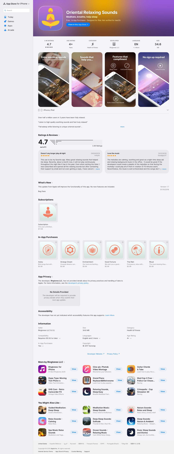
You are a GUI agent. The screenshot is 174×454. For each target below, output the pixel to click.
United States (42, 443)
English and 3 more (90, 338)
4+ (128, 338)
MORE (98, 169)
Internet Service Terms (45, 451)
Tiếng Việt (124, 443)
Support (87, 451)
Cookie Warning (76, 451)
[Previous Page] (35, 161)
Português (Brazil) (113, 443)
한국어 (102, 443)
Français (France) (92, 443)
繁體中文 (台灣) (135, 443)
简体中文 (81, 443)
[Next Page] (171, 161)
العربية (65, 443)
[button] (16, 17)
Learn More (109, 315)
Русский (73, 443)
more (122, 127)
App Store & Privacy (62, 451)
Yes (39, 346)
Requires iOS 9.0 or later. (48, 338)
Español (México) (55, 443)
